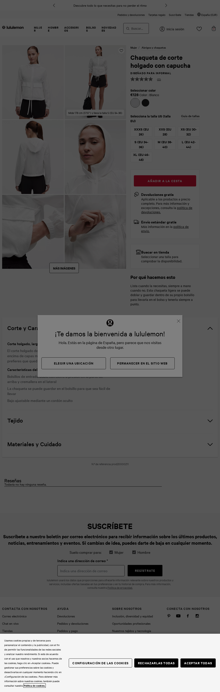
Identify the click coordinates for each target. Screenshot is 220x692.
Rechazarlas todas (156, 663)
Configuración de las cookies (100, 663)
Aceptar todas (198, 663)
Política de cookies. (34, 685)
